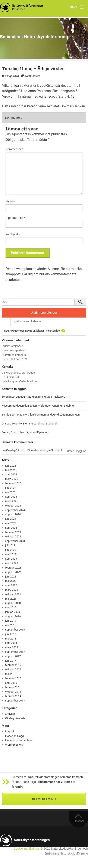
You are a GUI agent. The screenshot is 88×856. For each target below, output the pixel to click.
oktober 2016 (13, 669)
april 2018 (11, 642)
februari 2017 (13, 665)
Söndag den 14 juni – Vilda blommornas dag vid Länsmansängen (41, 414)
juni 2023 (10, 549)
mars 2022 (11, 589)
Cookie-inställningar (27, 848)
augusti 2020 (13, 603)
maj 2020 (10, 607)
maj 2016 (10, 674)
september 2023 (15, 541)
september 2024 (15, 510)
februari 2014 (13, 696)
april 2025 (11, 496)
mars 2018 (11, 647)
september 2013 (15, 700)
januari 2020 (12, 611)
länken (80, 106)
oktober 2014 (13, 691)
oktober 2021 (13, 594)
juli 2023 (10, 545)
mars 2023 (11, 563)
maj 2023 (10, 554)
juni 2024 (10, 518)
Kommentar (14, 149)
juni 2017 (10, 660)
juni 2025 (10, 487)
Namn (11, 201)
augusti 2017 (13, 656)
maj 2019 (10, 625)
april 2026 (11, 474)
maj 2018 (10, 638)
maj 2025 (10, 492)
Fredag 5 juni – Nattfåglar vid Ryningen (25, 432)
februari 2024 (13, 532)
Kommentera (32, 76)
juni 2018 (10, 634)
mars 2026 (11, 479)
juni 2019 (10, 620)
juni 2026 (10, 465)
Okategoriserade (15, 718)
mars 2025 (11, 501)
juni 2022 (10, 576)
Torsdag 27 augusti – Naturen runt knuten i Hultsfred (33, 396)
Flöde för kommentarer (19, 740)
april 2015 (11, 682)
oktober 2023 (13, 536)
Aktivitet (53, 106)
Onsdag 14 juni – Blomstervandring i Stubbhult (34, 450)
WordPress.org (14, 744)
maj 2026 (10, 470)
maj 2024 (10, 523)
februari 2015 (13, 687)
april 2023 (11, 558)
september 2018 (15, 629)
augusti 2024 (13, 514)
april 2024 (11, 527)
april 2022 (11, 585)
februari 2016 (13, 678)
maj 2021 (10, 598)
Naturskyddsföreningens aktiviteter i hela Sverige (32, 330)
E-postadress (15, 217)
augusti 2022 (13, 572)
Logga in (10, 731)
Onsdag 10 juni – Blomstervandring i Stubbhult (29, 423)
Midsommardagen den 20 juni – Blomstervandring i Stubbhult (38, 405)
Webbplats (13, 234)
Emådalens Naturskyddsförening (34, 36)
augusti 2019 (13, 616)
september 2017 (15, 651)
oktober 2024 (13, 505)
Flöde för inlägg (14, 736)
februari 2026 (13, 483)
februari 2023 (13, 567)
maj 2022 (10, 580)
